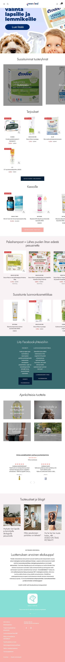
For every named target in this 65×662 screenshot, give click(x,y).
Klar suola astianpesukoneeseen (53, 139)
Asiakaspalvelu (7, 624)
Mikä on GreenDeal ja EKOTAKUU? (9, 637)
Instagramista (42, 585)
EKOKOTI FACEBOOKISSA (25, 381)
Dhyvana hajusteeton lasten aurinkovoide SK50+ (14, 327)
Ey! (12, 167)
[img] (32, 458)
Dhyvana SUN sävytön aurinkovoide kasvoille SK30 (39, 219)
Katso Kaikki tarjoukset (32, 178)
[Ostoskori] (61, 4)
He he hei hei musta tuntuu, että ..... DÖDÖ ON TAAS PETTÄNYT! (52, 537)
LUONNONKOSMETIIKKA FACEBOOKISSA (43, 376)
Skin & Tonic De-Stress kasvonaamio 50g (14, 219)
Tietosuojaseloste (8, 651)
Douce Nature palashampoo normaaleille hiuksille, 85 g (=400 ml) (39, 278)
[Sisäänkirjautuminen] (57, 4)
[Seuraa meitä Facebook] (26, 628)
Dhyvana (39, 216)
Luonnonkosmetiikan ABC (10, 633)
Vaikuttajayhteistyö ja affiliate (11, 645)
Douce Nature (32, 136)
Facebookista (33, 585)
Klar (52, 136)
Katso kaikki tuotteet (33, 229)
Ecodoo (12, 136)
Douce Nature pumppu (32, 139)
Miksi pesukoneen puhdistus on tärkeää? (32, 534)
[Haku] (7, 4)
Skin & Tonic (14, 216)
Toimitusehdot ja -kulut (9, 642)
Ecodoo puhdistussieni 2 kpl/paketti (12, 140)
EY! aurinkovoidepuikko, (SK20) (12, 169)
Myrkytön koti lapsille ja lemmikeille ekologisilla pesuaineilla (11, 532)
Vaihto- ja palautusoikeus (10, 648)
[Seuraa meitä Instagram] (31, 628)
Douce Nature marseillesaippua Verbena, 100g (14, 278)
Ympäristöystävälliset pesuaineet (9, 629)
